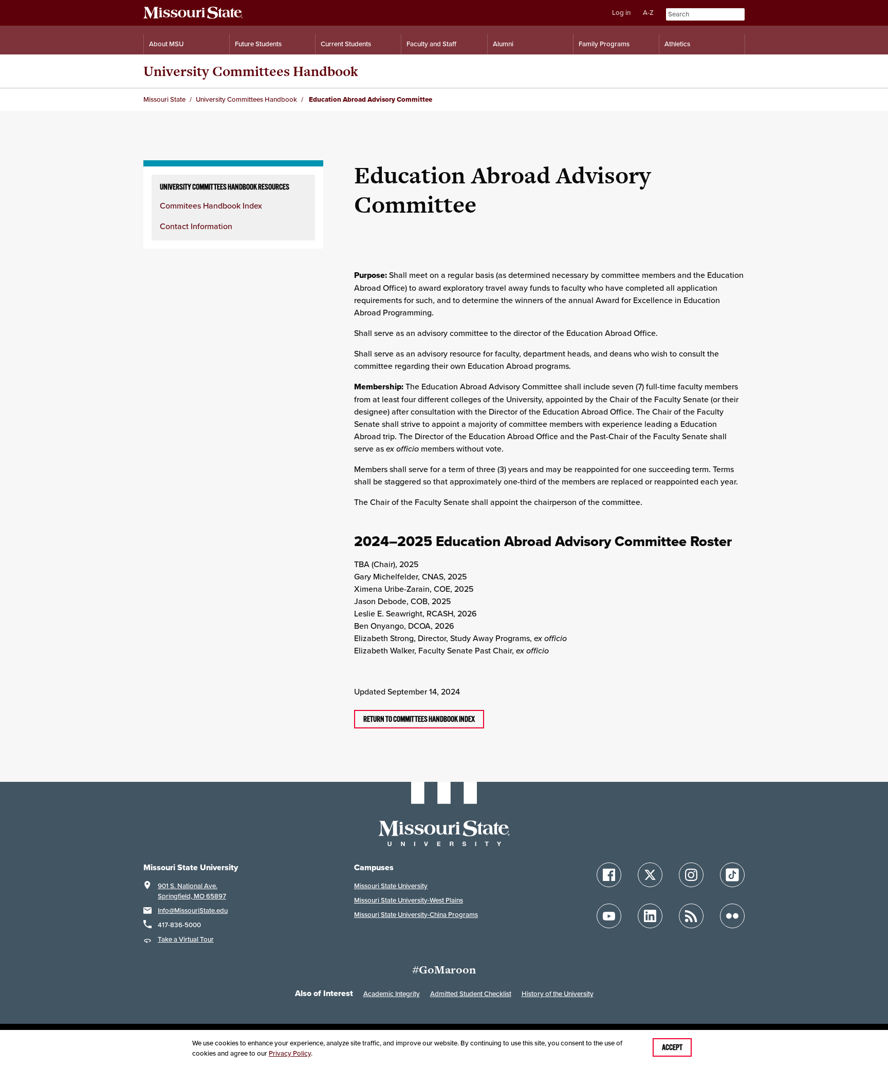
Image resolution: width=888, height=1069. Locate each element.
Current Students (346, 44)
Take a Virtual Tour (186, 939)
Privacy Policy (290, 1053)
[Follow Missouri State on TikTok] (732, 874)
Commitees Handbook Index (211, 205)
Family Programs (604, 44)
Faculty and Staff (431, 44)
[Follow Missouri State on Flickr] (732, 916)
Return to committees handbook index (419, 719)
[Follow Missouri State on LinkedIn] (650, 916)
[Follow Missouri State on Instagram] (691, 874)
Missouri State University (391, 886)
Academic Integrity (391, 994)
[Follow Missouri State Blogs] (691, 916)
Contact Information (196, 226)
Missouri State (164, 99)
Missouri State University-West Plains (408, 900)
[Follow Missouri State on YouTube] (609, 916)
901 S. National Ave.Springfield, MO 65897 (192, 891)
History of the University (558, 994)
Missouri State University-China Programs (416, 915)
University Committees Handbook (250, 71)
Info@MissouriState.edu (193, 910)
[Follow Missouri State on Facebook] (609, 874)
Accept (672, 1047)
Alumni (503, 44)
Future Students (258, 44)
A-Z (648, 12)
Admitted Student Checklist (470, 994)
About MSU (166, 44)
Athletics (677, 44)
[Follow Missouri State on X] (650, 874)
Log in (621, 12)
